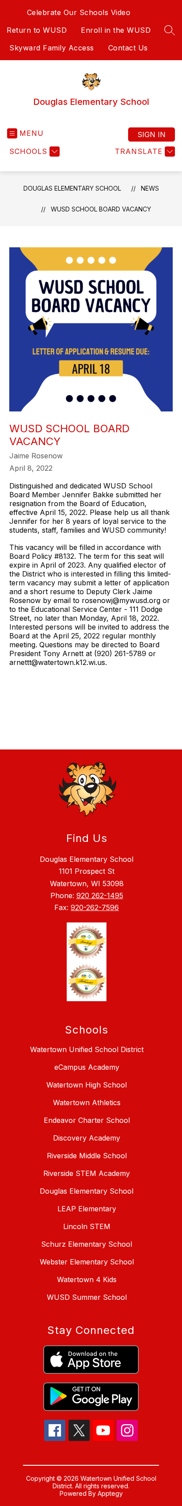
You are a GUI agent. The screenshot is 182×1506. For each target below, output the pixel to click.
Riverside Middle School (87, 1155)
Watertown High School (86, 1084)
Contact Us (128, 47)
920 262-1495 (99, 895)
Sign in (151, 134)
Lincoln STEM (86, 1226)
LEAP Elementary (86, 1208)
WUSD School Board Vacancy (101, 209)
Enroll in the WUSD (116, 30)
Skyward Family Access (51, 47)
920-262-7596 (95, 907)
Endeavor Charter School (87, 1120)
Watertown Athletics (87, 1102)
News (150, 188)
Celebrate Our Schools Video (79, 12)
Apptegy (110, 1493)
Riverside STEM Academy (86, 1173)
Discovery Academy (86, 1137)
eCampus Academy (86, 1067)
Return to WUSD (37, 30)
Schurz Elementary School (86, 1244)
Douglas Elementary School (72, 188)
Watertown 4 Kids (87, 1279)
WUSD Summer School (87, 1297)
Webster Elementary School (87, 1261)
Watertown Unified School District (87, 1049)
